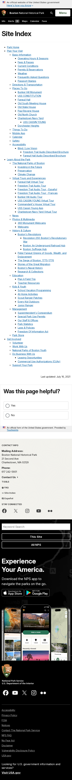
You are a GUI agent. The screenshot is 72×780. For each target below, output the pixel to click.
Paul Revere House (28, 110)
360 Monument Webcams (32, 223)
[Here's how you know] (36, 4)
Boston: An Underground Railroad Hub (44, 245)
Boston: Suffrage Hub (35, 249)
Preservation (25, 170)
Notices (6, 725)
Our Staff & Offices (28, 320)
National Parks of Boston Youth (29, 350)
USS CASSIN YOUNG (34, 122)
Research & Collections (30, 271)
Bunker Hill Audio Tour (30, 196)
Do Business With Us (23, 353)
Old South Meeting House (32, 103)
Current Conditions (28, 65)
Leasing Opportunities (30, 357)
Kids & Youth (19, 286)
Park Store (18, 335)
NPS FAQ (7, 735)
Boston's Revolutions (29, 234)
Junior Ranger (25, 305)
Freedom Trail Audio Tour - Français (38, 193)
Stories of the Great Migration (34, 264)
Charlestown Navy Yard (31, 118)
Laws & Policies (26, 327)
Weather (22, 73)
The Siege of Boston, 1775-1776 (36, 260)
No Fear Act (8, 740)
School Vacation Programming (34, 290)
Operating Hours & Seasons (33, 58)
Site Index (10, 492)
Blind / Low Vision (27, 148)
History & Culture (21, 230)
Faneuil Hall (24, 99)
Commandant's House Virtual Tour (36, 204)
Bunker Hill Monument (30, 92)
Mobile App (18, 133)
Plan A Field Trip (27, 279)
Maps (24, 21)
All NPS (36, 544)
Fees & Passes (26, 62)
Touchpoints (12, 430)
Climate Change (26, 174)
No (13, 415)
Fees (44, 21)
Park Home (13, 47)
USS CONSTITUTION (29, 95)
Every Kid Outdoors (28, 301)
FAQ (6, 487)
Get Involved (14, 339)
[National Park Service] (4, 13)
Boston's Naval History (30, 267)
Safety (16, 140)
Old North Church (27, 114)
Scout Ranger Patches (30, 297)
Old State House (27, 107)
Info (3, 21)
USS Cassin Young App (30, 208)
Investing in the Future (30, 167)
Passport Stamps (27, 81)
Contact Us (9, 477)
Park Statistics (25, 324)
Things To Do (19, 129)
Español (8, 498)
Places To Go (19, 88)
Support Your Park (22, 365)
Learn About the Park (18, 159)
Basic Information (21, 54)
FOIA (4, 720)
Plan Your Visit (15, 50)
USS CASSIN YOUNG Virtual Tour (36, 200)
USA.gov (6, 755)
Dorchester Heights (28, 125)
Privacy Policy (9, 715)
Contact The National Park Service (21, 730)
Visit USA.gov (11, 772)
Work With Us (19, 346)
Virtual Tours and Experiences (29, 178)
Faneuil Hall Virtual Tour (31, 181)
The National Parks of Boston (28, 163)
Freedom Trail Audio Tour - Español (37, 189)
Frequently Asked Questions (33, 77)
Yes (13, 405)
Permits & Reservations (30, 69)
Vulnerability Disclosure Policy (18, 750)
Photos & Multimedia (23, 219)
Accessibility (19, 144)
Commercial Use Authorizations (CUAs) (39, 361)
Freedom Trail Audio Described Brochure (46, 152)
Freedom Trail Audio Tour (32, 185)
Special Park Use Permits (31, 316)
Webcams (23, 226)
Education (17, 275)
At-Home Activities (28, 294)
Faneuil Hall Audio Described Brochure (44, 155)
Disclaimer (7, 745)
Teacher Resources (29, 282)
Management (19, 309)
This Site (36, 536)
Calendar (34, 21)
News (15, 215)
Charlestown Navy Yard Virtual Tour (37, 211)
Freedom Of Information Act (33, 331)
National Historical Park (27, 13)
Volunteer (17, 342)
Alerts (13, 21)
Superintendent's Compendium (35, 312)
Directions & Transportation (27, 84)
